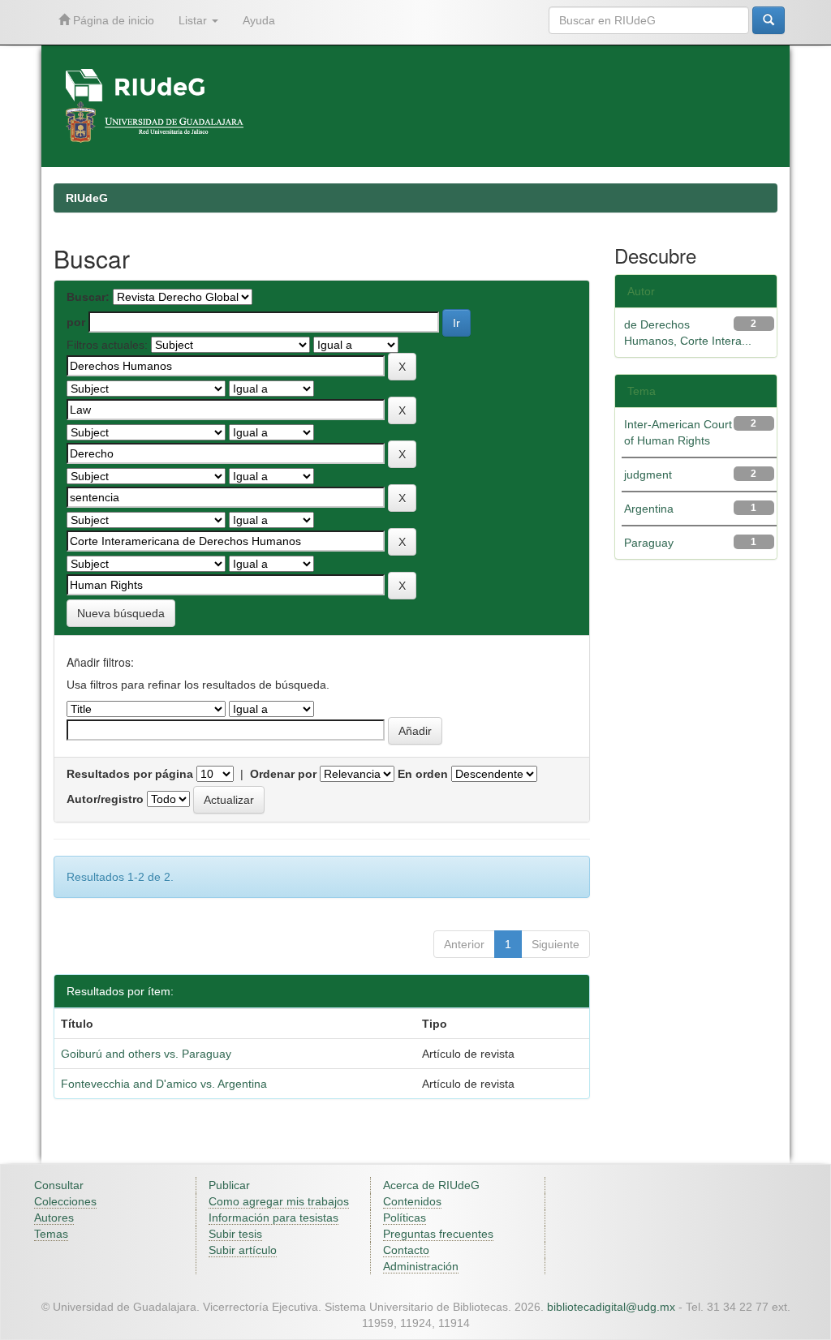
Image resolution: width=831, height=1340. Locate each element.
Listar (194, 20)
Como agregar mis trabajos (279, 1201)
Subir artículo (243, 1249)
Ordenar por (283, 773)
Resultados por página (130, 773)
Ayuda (259, 20)
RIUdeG (87, 197)
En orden (423, 773)
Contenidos (412, 1201)
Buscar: (88, 296)
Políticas (404, 1217)
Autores (54, 1217)
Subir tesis (235, 1233)
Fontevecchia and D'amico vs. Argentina (164, 1083)
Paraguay (649, 542)
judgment (648, 474)
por (76, 322)
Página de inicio (112, 20)
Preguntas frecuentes (438, 1233)
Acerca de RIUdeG (431, 1185)
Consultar (59, 1185)
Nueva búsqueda (121, 613)
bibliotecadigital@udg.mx (611, 1306)
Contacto (406, 1249)
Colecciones (65, 1201)
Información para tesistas (273, 1217)
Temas (51, 1233)
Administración (421, 1266)
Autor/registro (105, 798)
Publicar (229, 1185)
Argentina (649, 508)
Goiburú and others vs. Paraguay (146, 1053)
